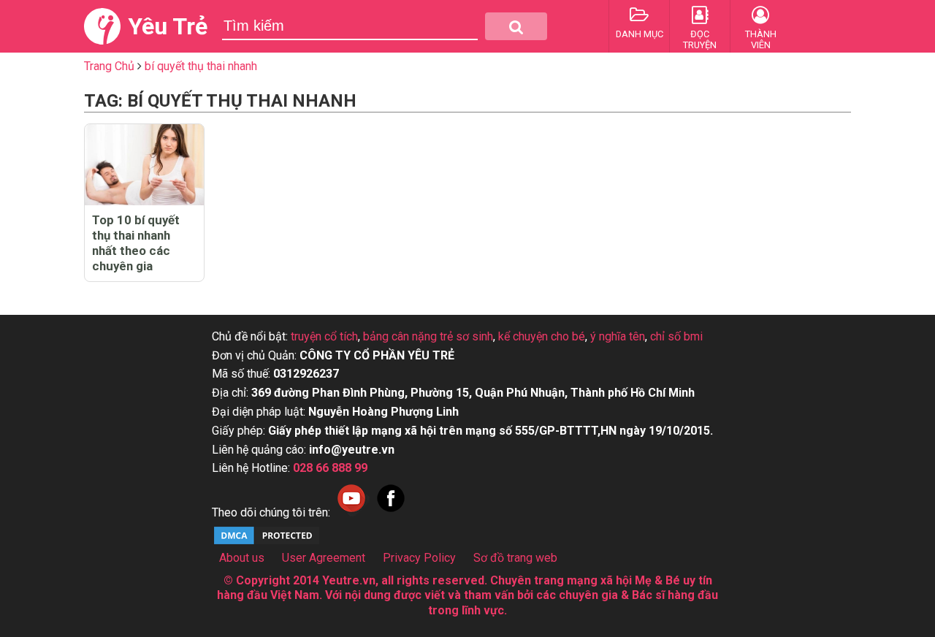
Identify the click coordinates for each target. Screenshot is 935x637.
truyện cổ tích (324, 336)
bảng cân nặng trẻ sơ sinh (428, 336)
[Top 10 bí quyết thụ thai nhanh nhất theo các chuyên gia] (144, 164)
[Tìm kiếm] (516, 26)
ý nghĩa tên (617, 336)
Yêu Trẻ (167, 26)
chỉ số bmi (676, 336)
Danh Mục (639, 33)
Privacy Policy (419, 558)
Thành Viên (760, 39)
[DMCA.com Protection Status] (266, 542)
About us (241, 558)
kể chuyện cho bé (541, 336)
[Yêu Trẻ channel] (351, 512)
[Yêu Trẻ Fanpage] (391, 512)
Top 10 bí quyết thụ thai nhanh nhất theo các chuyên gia (136, 243)
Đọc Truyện (700, 39)
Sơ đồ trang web (515, 558)
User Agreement (323, 558)
